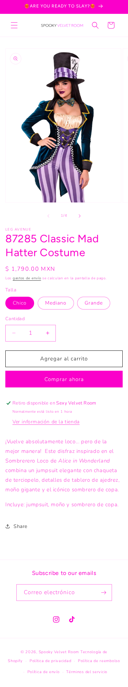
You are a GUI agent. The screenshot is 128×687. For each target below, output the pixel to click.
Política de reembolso (99, 661)
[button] (14, 25)
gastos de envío (27, 278)
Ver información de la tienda (46, 421)
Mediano (55, 303)
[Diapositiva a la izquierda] (48, 216)
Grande (94, 303)
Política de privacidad (50, 661)
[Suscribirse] (104, 592)
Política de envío (43, 672)
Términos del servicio (86, 672)
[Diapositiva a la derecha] (79, 216)
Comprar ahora (64, 379)
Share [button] (20, 526)
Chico (20, 303)
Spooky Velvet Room (59, 652)
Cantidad (15, 319)
